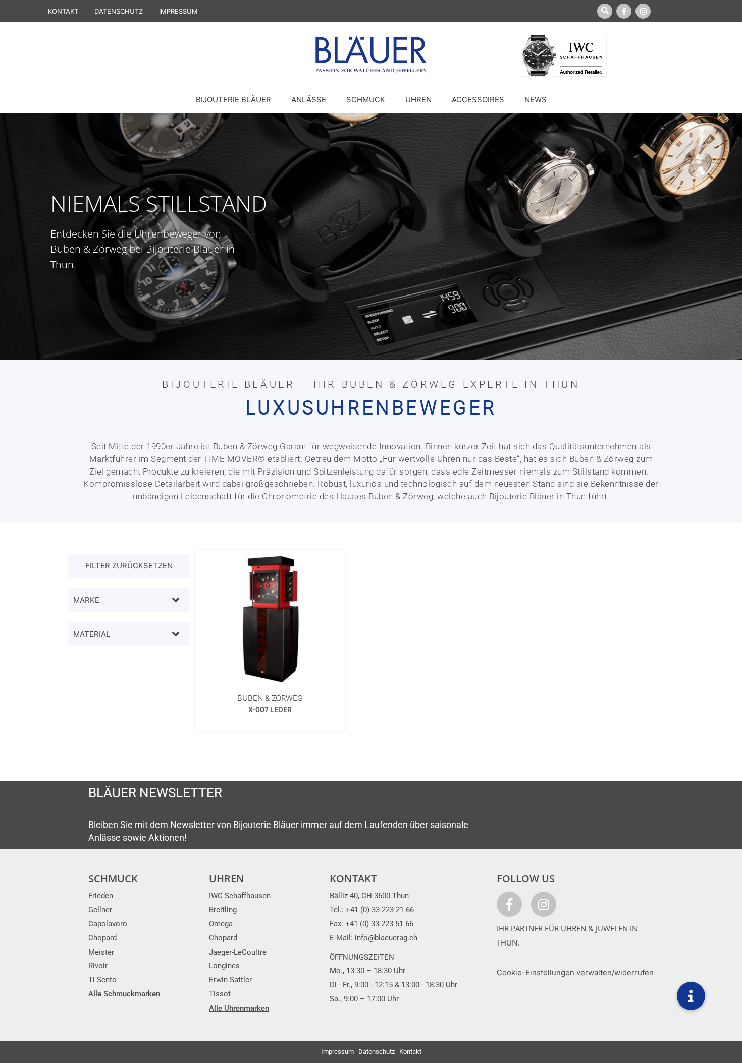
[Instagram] (643, 11)
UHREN (226, 878)
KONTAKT (63, 11)
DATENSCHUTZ (118, 11)
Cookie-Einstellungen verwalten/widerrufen (575, 972)
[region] (371, 236)
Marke (86, 600)
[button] (691, 996)
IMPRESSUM (178, 11)
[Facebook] (623, 11)
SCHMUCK (113, 878)
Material (91, 634)
